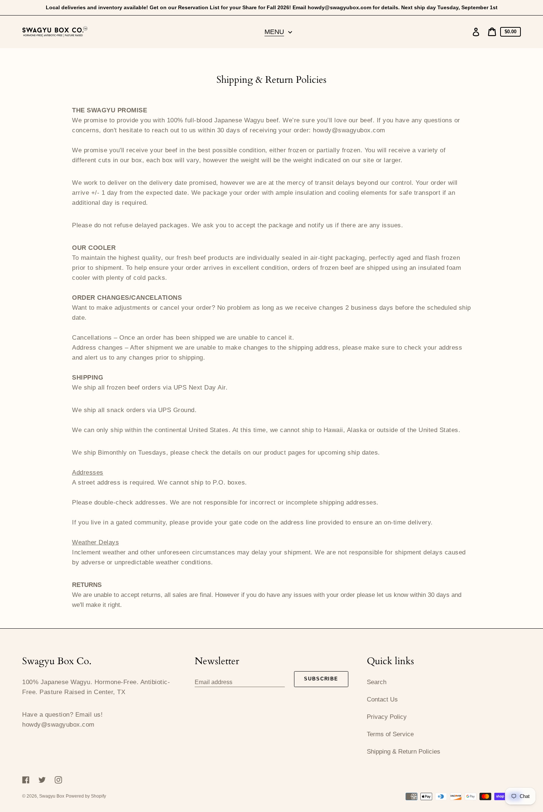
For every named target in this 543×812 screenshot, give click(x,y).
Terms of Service (390, 734)
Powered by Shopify (86, 796)
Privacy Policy (387, 716)
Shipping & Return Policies (403, 751)
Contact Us (382, 699)
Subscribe (321, 679)
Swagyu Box (51, 796)
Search (376, 682)
